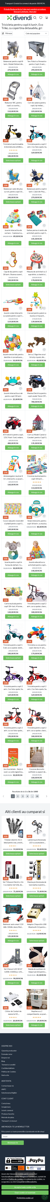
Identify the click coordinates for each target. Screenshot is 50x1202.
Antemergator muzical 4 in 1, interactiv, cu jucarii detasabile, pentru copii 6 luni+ (13, 477)
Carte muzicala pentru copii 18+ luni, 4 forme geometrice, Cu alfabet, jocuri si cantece (13, 605)
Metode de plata (7, 1117)
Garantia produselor (9, 1051)
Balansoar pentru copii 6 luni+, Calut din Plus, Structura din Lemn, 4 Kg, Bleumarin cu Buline (37, 190)
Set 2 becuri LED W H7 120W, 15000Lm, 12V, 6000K (13, 970)
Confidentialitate (7, 1068)
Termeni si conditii (8, 1065)
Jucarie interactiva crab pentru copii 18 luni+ (13, 394)
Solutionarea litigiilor (9, 1093)
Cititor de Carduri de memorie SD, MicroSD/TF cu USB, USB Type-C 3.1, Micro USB (13, 1012)
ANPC (3, 1089)
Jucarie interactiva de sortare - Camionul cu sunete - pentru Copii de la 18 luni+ (13, 231)
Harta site (5, 1075)
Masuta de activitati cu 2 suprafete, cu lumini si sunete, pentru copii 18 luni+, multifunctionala (37, 273)
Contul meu (5, 1103)
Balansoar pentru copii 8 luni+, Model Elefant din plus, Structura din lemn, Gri (13, 62)
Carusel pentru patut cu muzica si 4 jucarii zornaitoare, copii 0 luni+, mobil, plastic (37, 314)
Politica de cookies (15, 1179)
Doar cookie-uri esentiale (25, 1193)
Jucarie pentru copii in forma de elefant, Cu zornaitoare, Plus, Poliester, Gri (13, 563)
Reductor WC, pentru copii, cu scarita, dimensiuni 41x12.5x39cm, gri (13, 104)
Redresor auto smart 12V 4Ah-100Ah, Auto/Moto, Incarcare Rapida (13, 925)
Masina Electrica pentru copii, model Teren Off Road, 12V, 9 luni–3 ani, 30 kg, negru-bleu (36, 394)
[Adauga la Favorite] (21, 57)
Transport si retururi (9, 1121)
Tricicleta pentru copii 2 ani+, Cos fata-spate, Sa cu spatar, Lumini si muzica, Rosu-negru (36, 687)
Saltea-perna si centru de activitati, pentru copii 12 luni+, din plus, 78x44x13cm (37, 231)
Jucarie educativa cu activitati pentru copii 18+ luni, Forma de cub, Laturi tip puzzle (37, 563)
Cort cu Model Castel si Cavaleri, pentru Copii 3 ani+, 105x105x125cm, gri (36, 436)
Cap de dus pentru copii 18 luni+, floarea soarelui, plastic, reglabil (13, 273)
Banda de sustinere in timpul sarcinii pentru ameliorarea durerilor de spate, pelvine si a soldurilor (37, 970)
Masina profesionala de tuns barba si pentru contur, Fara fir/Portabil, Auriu (37, 883)
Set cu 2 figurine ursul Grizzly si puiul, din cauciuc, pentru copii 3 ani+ (37, 355)
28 (37, 796)
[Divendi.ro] (18, 18)
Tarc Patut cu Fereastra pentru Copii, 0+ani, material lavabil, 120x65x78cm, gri (36, 62)
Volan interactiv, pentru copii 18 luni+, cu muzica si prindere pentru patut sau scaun (36, 522)
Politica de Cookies (8, 1072)
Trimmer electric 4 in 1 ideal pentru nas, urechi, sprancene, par (13, 841)
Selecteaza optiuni (13, 160)
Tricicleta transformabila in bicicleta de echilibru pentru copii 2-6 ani (13, 145)
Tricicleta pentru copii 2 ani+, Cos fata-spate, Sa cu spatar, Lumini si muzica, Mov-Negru (13, 687)
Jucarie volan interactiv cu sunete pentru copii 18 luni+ (13, 314)
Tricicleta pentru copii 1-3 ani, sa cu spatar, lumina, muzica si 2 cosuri (13, 646)
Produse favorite (7, 1114)
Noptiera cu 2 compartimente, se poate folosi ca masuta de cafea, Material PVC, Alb (37, 1012)
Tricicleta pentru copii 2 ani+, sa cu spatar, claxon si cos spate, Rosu (37, 729)
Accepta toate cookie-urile (25, 1187)
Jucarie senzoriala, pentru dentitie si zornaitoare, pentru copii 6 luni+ (13, 355)
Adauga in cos (13, 74)
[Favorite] (40, 17)
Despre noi (5, 1058)
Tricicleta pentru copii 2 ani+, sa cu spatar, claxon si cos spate (37, 605)
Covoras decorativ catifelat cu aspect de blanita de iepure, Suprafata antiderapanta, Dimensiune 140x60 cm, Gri (37, 770)
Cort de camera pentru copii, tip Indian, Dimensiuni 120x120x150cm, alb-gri (37, 104)
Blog (3, 1061)
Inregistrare (6, 1107)
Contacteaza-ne (7, 1086)
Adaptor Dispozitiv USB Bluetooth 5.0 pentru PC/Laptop (36, 925)
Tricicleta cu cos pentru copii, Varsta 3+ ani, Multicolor (36, 646)
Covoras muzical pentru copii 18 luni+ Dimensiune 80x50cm (36, 477)
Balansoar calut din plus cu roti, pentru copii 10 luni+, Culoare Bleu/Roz (13, 190)
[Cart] (46, 17)
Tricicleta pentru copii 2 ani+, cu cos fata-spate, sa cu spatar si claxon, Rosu (13, 729)
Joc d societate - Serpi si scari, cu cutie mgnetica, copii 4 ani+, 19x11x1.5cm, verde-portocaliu (13, 770)
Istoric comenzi (7, 1110)
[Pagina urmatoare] (47, 796)
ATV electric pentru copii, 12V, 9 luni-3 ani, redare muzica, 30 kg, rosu (13, 436)
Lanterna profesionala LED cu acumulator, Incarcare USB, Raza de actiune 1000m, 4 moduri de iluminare (37, 841)
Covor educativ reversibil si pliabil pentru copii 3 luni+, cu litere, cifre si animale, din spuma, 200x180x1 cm (13, 522)
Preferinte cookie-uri (25, 1198)
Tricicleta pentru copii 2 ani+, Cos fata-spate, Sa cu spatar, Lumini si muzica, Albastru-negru (36, 145)
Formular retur (6, 1054)
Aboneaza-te (12, 1143)
